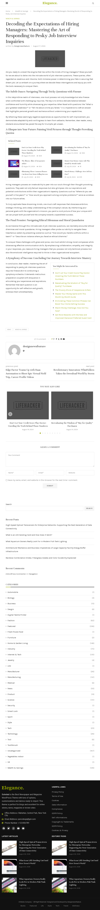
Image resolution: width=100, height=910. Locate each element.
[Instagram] (13, 828)
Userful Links (58, 787)
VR (51, 762)
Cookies (55, 800)
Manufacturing (51, 677)
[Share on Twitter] (59, 339)
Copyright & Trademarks (63, 822)
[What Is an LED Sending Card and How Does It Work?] (9, 866)
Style (51, 722)
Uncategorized (51, 751)
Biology (51, 598)
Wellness (76, 906)
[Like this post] (54, 339)
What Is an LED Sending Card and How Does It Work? (29, 535)
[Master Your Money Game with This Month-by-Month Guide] (56, 163)
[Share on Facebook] (56, 339)
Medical (51, 683)
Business (51, 603)
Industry (51, 649)
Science (51, 700)
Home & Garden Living (51, 643)
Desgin (51, 609)
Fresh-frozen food (51, 632)
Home (8, 11)
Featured (51, 626)
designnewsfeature (22, 46)
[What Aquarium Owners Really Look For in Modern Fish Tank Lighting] (9, 885)
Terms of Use (57, 796)
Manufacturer (51, 671)
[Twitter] (8, 828)
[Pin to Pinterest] (61, 339)
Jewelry (51, 660)
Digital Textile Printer (51, 615)
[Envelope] (23, 828)
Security (51, 705)
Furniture (51, 637)
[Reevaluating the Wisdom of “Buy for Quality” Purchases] (56, 150)
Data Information (59, 805)
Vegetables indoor (51, 756)
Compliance (57, 809)
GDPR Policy (57, 813)
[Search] (93, 3)
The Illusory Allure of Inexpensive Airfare (72, 290)
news (9, 329)
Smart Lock (51, 711)
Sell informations (59, 818)
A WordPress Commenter (16, 574)
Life (42, 906)
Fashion (51, 620)
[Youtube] (18, 828)
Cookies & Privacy (60, 830)
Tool (51, 739)
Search (9, 504)
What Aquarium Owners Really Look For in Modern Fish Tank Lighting (36, 541)
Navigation (33, 574)
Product (51, 694)
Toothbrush (51, 745)
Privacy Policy (58, 792)
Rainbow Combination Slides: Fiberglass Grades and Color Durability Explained (41, 558)
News (51, 688)
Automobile (51, 592)
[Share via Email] (64, 339)
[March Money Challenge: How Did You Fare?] (56, 174)
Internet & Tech (51, 654)
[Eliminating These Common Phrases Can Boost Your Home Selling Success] (13, 174)
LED (51, 666)
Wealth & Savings (21, 11)
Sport (51, 717)
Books (22, 906)
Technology (51, 734)
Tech (51, 728)
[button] (10, 414)
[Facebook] (3, 828)
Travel (66, 906)
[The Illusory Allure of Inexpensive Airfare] (13, 163)
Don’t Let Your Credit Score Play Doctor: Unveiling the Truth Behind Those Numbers (34, 150)
